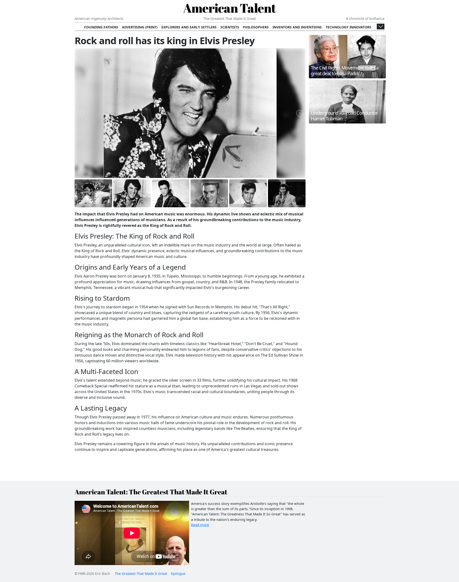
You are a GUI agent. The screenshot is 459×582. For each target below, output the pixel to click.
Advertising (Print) (140, 27)
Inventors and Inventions (297, 27)
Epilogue (178, 573)
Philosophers (256, 27)
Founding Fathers (101, 27)
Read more (200, 524)
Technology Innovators (348, 27)
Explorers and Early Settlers (189, 27)
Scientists (229, 27)
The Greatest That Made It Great (141, 573)
